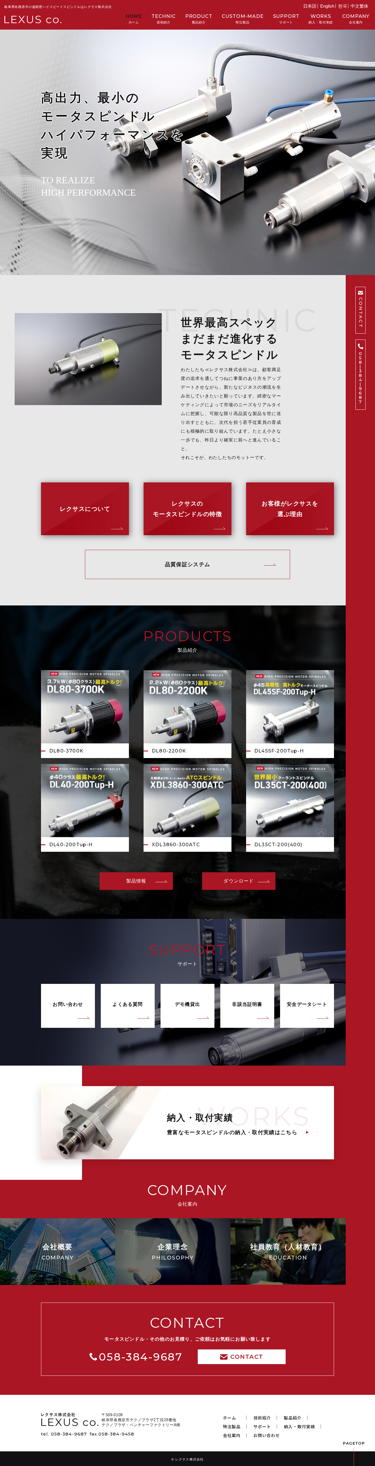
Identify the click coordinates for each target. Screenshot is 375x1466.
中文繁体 (359, 6)
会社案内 (355, 18)
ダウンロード (239, 880)
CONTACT (361, 312)
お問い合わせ (68, 1004)
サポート (286, 18)
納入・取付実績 (320, 18)
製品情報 (136, 880)
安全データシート (307, 1004)
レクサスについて (85, 509)
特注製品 (243, 18)
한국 (342, 6)
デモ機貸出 (187, 1004)
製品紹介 (198, 18)
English (327, 6)
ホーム (133, 18)
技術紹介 (163, 18)
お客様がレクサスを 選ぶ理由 (290, 508)
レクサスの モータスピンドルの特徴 (187, 508)
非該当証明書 (247, 1004)
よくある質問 (127, 1004)
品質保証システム (187, 564)
